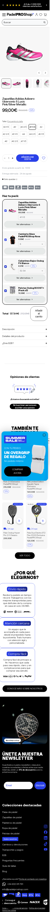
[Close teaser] (18, 893)
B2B (4, 855)
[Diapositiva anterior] (3, 5)
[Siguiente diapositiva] (46, 5)
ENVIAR (40, 785)
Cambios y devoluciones (15, 844)
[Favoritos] (40, 15)
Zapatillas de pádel (12, 817)
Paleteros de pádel (12, 823)
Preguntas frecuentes (13, 860)
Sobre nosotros (10, 839)
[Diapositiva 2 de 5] (16, 83)
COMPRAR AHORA (17, 471)
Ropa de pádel (9, 828)
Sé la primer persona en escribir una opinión (24, 406)
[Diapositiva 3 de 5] (27, 83)
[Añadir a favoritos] (43, 158)
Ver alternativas (23, 224)
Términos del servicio (19, 908)
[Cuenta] (36, 14)
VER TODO (24, 555)
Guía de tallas (9, 866)
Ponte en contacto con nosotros (32, 879)
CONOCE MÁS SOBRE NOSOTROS (24, 688)
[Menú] (4, 15)
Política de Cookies (9, 910)
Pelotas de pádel (10, 833)
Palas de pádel (9, 812)
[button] (10, 901)
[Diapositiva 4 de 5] (37, 83)
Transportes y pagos (12, 850)
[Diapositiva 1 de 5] (6, 83)
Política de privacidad (37, 908)
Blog (4, 871)
